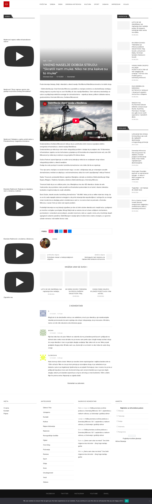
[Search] (147, 4)
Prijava (6, 414)
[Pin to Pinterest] (65, 231)
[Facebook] (135, 4)
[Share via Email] (70, 231)
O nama (6, 408)
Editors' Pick (47, 408)
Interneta (121, 427)
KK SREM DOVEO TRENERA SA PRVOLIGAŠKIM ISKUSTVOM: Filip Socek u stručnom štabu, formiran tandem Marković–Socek (138, 50)
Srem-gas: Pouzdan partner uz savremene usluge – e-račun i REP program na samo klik (140, 175)
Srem (60, 4)
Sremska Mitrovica (73, 4)
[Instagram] (139, 4)
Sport (96, 4)
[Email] (144, 4)
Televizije (121, 416)
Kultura (87, 4)
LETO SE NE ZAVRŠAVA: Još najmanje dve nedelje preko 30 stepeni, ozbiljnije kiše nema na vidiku (140, 27)
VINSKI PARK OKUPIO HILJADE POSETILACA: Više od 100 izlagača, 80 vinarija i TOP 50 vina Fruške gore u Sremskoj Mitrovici (140, 72)
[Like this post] (51, 231)
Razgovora (122, 432)
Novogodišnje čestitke (50, 436)
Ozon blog (46, 445)
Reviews (46, 454)
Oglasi (126, 4)
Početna (43, 4)
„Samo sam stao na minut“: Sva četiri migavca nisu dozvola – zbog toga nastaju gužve (93, 443)
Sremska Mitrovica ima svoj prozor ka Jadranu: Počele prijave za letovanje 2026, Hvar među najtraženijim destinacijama (139, 157)
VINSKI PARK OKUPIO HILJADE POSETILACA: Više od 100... (100, 291)
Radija (120, 421)
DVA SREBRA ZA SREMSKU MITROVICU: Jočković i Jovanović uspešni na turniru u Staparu (140, 90)
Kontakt (6, 411)
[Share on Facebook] (56, 231)
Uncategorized (48, 473)
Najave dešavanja (49, 426)
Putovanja (46, 449)
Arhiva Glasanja (120, 441)
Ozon (51, 77)
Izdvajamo (46, 412)
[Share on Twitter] (61, 231)
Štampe (121, 411)
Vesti (45, 477)
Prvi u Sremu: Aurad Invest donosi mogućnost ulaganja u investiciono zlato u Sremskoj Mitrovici (140, 204)
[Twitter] (137, 4)
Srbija (52, 4)
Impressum (116, 4)
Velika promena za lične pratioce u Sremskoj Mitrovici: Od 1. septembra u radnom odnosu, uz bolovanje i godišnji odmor (94, 411)
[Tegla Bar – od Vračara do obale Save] (123, 191)
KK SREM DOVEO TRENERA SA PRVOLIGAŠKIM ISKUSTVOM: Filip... (76, 291)
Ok (127, 501)
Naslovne (46, 431)
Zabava (105, 4)
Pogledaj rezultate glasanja (132, 438)
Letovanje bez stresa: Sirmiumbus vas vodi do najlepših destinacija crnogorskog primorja (140, 138)
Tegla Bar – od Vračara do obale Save (140, 189)
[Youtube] (142, 4)
